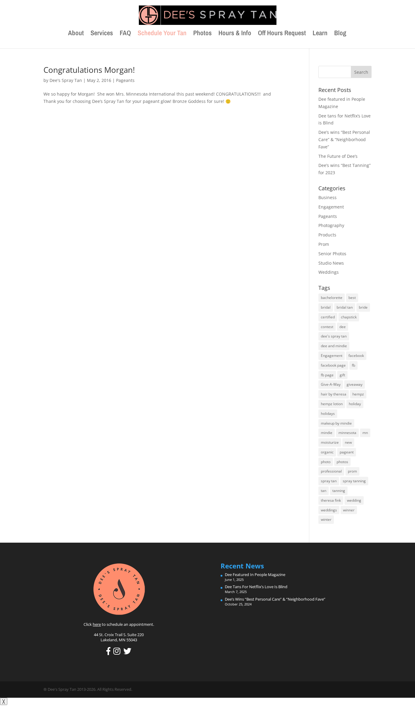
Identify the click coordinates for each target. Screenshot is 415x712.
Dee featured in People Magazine (255, 574)
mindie (326, 432)
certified (328, 317)
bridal (326, 307)
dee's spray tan (334, 336)
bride (363, 307)
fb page (327, 375)
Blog (340, 34)
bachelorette (331, 297)
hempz (358, 394)
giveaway (354, 384)
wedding (354, 500)
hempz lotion (332, 403)
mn (365, 432)
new (348, 442)
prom (352, 471)
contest (327, 326)
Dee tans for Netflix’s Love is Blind (256, 586)
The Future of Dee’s (338, 156)
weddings (329, 510)
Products (327, 235)
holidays (328, 413)
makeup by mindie (336, 423)
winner (349, 510)
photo (326, 461)
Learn (320, 34)
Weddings (328, 272)
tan (323, 490)
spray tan (329, 480)
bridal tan (345, 307)
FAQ (125, 34)
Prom (323, 244)
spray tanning (354, 480)
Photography (331, 225)
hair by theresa (333, 394)
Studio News (331, 263)
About (76, 34)
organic (327, 452)
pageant (347, 452)
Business (327, 197)
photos (342, 461)
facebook (356, 355)
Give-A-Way (331, 384)
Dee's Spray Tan (66, 80)
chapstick (349, 317)
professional (331, 471)
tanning (338, 490)
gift (342, 375)
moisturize (330, 442)
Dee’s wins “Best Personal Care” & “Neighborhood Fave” (344, 139)
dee (342, 326)
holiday (355, 403)
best (352, 297)
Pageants (125, 80)
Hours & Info (234, 34)
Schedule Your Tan (162, 34)
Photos (202, 34)
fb (353, 365)
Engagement (331, 207)
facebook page (333, 365)
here (97, 624)
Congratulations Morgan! (89, 69)
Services (102, 34)
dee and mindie (334, 345)
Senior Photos (332, 253)
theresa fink (331, 500)
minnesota (347, 432)
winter (326, 519)
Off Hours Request (282, 34)
